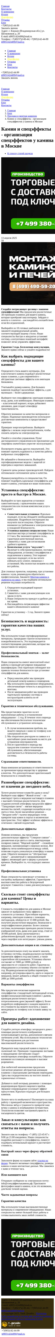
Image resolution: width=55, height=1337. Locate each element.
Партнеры (41, 1313)
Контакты (6, 9)
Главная (5, 6)
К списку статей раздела (20, 153)
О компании (7, 11)
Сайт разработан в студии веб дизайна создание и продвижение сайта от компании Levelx (27, 1317)
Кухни (4, 14)
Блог (3, 22)
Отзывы (5, 20)
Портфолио (7, 17)
